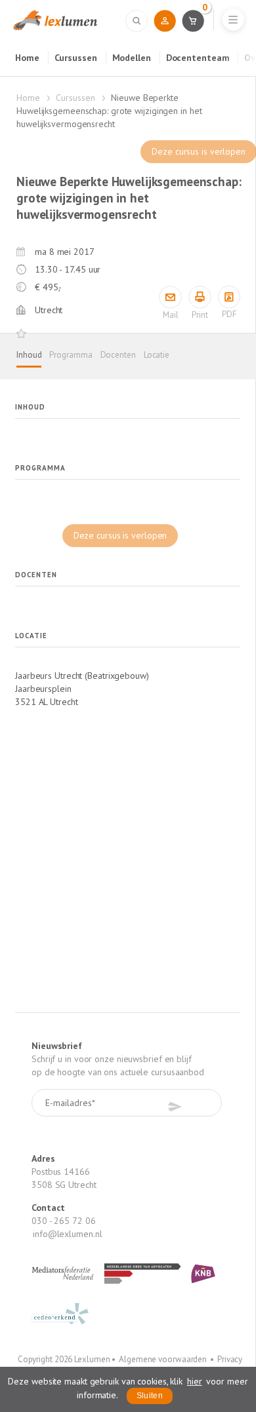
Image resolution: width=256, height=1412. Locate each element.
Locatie (156, 354)
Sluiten (150, 1395)
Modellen (131, 58)
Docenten (118, 354)
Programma (70, 354)
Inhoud (28, 354)
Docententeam (198, 58)
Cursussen (75, 58)
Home (27, 58)
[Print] (199, 297)
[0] (193, 20)
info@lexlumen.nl (67, 1234)
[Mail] (170, 297)
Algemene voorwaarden (163, 1359)
